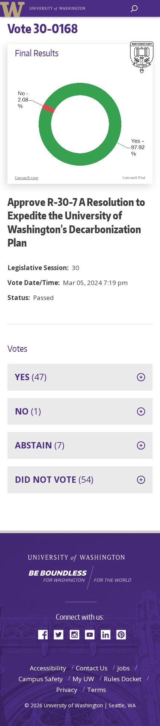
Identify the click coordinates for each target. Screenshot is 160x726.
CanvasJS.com (26, 178)
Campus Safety (41, 679)
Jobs (123, 668)
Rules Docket (122, 679)
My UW (83, 679)
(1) (28, 411)
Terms (96, 689)
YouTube (92, 634)
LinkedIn (108, 634)
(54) (54, 479)
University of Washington (80, 557)
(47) (31, 377)
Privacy (66, 689)
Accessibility (48, 668)
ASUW (13, 8)
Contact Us (92, 668)
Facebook (46, 634)
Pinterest (124, 634)
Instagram (77, 634)
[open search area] (134, 9)
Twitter (61, 634)
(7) (39, 445)
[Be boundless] (80, 577)
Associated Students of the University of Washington (58, 7)
